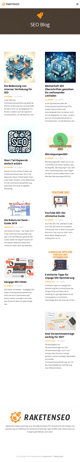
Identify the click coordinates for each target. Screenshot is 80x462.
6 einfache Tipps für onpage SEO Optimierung (59, 276)
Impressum (47, 456)
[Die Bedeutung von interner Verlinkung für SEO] (19, 67)
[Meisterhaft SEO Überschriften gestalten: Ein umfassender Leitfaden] (60, 67)
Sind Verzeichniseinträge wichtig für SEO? (59, 335)
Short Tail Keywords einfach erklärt (16, 162)
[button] (77, 4)
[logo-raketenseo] (11, 4)
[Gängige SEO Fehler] (19, 268)
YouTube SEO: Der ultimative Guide (55, 214)
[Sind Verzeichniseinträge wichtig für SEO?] (60, 321)
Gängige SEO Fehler (15, 282)
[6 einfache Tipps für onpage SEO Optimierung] (60, 260)
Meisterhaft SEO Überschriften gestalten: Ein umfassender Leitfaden (59, 90)
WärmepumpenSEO (56, 154)
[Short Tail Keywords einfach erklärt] (19, 141)
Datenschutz (58, 456)
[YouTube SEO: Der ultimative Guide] (60, 198)
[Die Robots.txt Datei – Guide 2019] (19, 208)
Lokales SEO (50, 341)
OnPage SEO (9, 227)
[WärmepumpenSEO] (60, 141)
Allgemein (8, 96)
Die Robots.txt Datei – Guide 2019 (16, 221)
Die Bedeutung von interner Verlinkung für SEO (18, 89)
